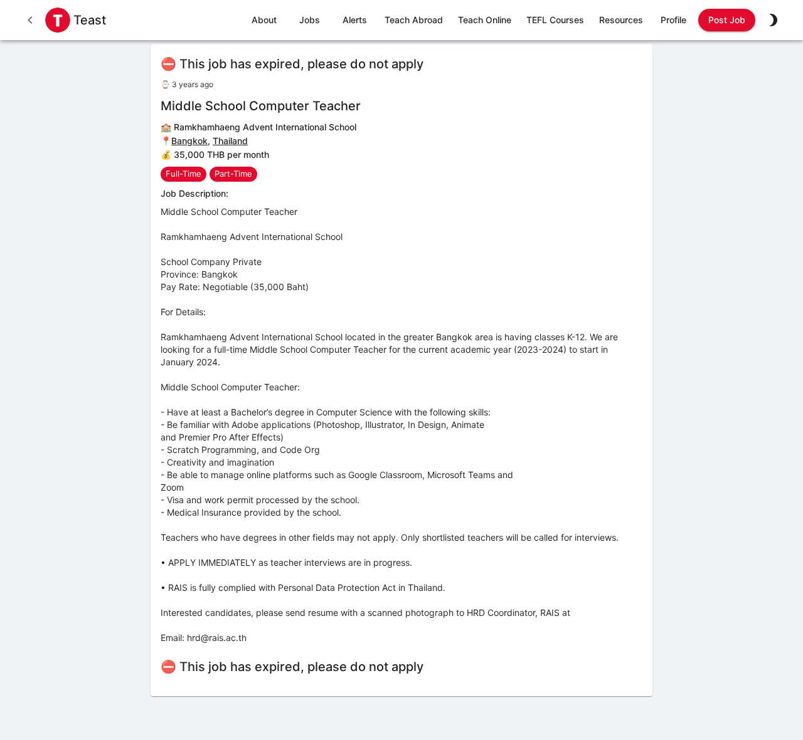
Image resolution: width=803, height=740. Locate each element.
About (264, 19)
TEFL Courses (555, 19)
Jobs (309, 19)
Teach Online (484, 19)
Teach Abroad (414, 19)
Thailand (230, 140)
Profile (673, 19)
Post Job (726, 19)
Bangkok (189, 140)
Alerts (355, 19)
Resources (621, 19)
